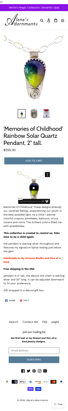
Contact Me (30, 321)
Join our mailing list (34, 332)
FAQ (44, 321)
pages (55, 321)
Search (13, 321)
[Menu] (62, 20)
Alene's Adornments (37, 400)
